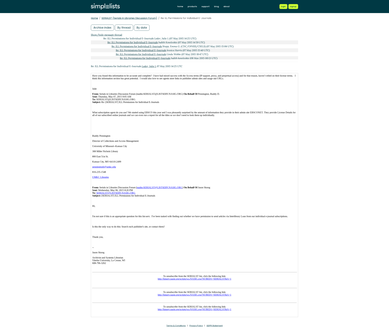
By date (142, 27)
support (205, 6)
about (226, 6)
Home (94, 18)
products (192, 6)
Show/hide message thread (106, 34)
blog (216, 6)
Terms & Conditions (176, 325)
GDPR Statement (215, 325)
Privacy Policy (196, 325)
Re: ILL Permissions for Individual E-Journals (132, 42)
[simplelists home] (105, 6)
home (180, 6)
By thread (124, 27)
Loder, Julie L (149, 66)
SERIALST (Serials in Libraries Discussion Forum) (129, 18)
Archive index (102, 27)
